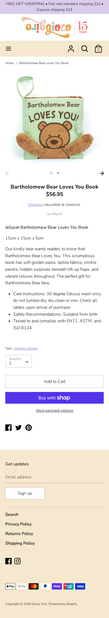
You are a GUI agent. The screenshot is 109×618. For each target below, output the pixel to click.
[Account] (71, 46)
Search (12, 514)
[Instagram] (18, 562)
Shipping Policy (20, 543)
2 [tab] (58, 173)
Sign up (25, 493)
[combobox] (18, 361)
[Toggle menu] (8, 48)
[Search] (84, 46)
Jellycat (57, 214)
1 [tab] (51, 173)
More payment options (54, 410)
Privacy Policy (18, 524)
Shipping (35, 204)
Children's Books (25, 348)
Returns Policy (19, 534)
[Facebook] (9, 562)
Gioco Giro (39, 604)
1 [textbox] (10, 363)
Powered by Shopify (63, 604)
